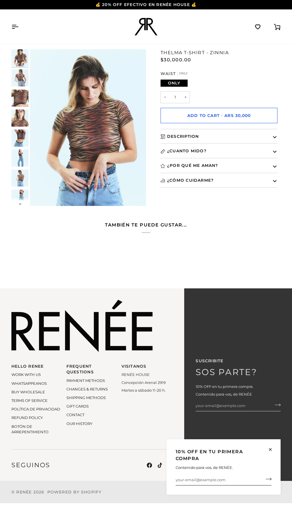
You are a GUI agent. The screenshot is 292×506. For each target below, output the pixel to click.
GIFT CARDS (77, 406)
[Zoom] (88, 127)
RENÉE (24, 492)
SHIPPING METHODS (86, 398)
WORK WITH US (26, 375)
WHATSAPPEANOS (29, 383)
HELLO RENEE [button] (27, 366)
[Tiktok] (160, 465)
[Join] (266, 479)
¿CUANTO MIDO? (186, 151)
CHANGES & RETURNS (87, 389)
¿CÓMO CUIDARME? (190, 180)
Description (183, 136)
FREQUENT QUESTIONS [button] (80, 369)
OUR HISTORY (79, 424)
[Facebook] (149, 465)
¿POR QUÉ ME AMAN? (192, 165)
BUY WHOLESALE (28, 392)
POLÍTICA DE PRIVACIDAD (35, 409)
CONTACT (75, 415)
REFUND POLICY (27, 418)
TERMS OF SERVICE (29, 400)
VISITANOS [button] (134, 366)
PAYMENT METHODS (85, 381)
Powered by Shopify (74, 492)
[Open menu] (20, 26)
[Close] (273, 449)
